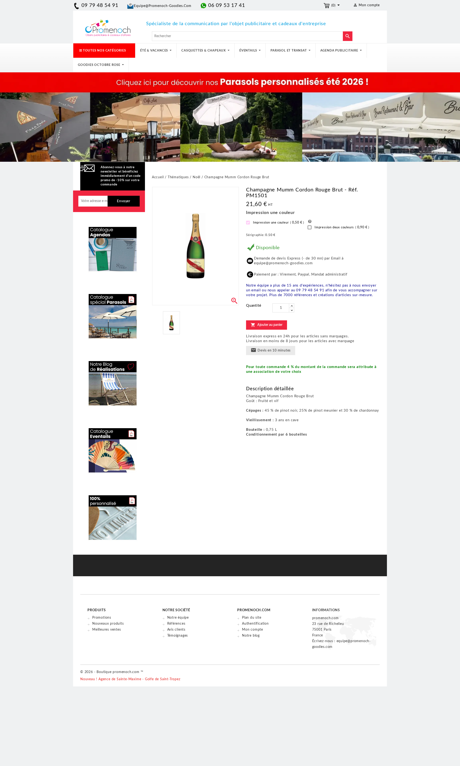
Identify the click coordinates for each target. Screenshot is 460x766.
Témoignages (177, 635)
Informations (326, 610)
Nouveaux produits (108, 623)
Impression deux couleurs (341, 227)
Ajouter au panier (266, 325)
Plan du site (251, 617)
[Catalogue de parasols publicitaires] (112, 312)
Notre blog (251, 635)
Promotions (101, 617)
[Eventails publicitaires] (112, 447)
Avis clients (176, 629)
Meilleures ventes (106, 629)
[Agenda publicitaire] (112, 245)
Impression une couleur (278, 222)
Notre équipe (178, 617)
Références (176, 623)
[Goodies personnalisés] (112, 379)
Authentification (255, 623)
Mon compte (252, 629)
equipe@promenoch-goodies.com (162, 6)
